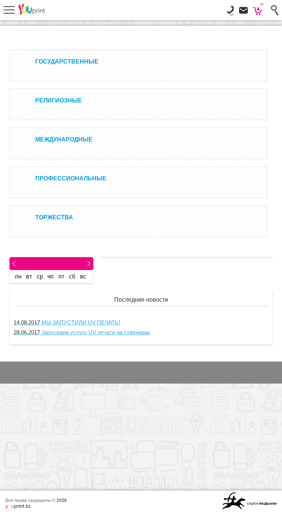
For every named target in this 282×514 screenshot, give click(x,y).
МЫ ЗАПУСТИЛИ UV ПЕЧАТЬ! (67, 322)
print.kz (18, 506)
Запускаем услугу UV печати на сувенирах (82, 332)
